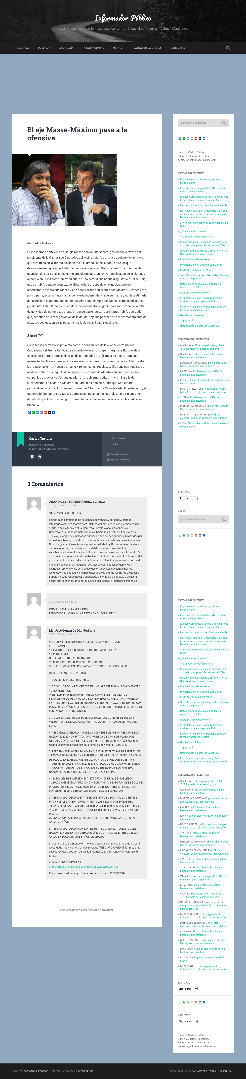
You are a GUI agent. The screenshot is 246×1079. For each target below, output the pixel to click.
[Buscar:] (203, 123)
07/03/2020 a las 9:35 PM (63, 601)
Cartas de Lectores (148, 47)
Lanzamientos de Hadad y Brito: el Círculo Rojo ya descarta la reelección (203, 252)
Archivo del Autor (32, 457)
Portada (23, 47)
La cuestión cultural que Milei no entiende (203, 205)
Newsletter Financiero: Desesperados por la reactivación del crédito (203, 308)
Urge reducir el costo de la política (199, 325)
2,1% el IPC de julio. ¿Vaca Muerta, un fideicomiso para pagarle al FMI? (201, 299)
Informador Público (123, 18)
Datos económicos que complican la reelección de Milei (201, 285)
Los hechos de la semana (194, 259)
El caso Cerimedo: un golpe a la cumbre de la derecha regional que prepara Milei (204, 198)
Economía (66, 47)
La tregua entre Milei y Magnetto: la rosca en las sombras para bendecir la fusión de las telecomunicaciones (203, 214)
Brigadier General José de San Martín (201, 264)
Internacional (93, 47)
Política (44, 47)
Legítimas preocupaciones (195, 292)
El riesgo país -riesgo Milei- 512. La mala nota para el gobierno (203, 190)
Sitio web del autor (40, 457)
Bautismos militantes (192, 315)
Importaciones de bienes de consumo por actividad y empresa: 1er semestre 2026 (203, 244)
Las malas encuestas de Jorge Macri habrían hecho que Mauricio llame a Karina (204, 760)
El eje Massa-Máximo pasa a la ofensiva (77, 133)
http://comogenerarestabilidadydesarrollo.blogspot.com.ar (83, 866)
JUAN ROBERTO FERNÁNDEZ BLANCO (77, 502)
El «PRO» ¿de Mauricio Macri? (196, 270)
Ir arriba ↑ (227, 1071)
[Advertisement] (123, 78)
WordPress (85, 1071)
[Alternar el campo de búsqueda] (228, 48)
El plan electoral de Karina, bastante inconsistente (202, 356)
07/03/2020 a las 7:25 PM (63, 505)
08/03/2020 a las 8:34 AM (63, 634)
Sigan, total (186, 320)
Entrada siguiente (120, 459)
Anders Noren (206, 1071)
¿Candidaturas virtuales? (194, 231)
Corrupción (179, 47)
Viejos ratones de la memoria (196, 236)
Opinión (119, 47)
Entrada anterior (119, 454)
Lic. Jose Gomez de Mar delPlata (72, 630)
